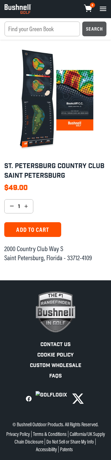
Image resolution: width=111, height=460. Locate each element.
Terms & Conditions (50, 434)
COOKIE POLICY (55, 355)
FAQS (55, 376)
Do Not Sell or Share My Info (70, 441)
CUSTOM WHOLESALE (55, 365)
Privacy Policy (18, 434)
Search (94, 29)
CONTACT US (55, 344)
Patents (66, 449)
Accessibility (46, 449)
